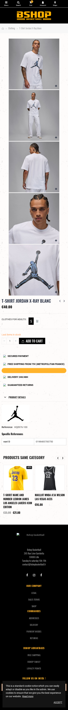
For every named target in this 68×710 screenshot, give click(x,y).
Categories (6, 3)
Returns (34, 638)
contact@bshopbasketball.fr (34, 564)
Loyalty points (34, 668)
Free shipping (34, 655)
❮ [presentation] (58, 458)
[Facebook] (27, 575)
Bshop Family (34, 661)
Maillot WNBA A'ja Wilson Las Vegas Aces (50, 497)
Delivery (34, 624)
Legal (33, 593)
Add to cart (34, 340)
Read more (27, 696)
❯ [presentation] (63, 458)
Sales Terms (34, 599)
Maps (55, 3)
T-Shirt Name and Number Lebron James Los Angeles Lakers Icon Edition (17, 501)
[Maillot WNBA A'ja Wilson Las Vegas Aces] (49, 477)
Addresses (34, 618)
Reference (7, 427)
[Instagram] (34, 575)
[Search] (18, 3)
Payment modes (34, 631)
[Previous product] (60, 300)
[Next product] (64, 300)
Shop (34, 606)
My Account (43, 3)
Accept (58, 702)
